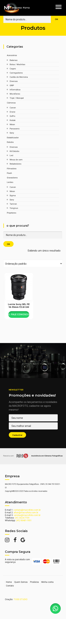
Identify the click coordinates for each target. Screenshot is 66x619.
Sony (12, 133)
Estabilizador (13, 137)
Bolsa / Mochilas (17, 64)
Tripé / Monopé (17, 98)
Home (9, 582)
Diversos (14, 81)
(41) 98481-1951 (24, 520)
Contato (10, 585)
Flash (9, 173)
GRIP (12, 85)
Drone (12, 112)
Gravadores (12, 177)
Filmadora (11, 168)
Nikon (12, 124)
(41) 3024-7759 (22, 517)
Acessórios (12, 55)
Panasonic (15, 128)
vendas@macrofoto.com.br (27, 515)
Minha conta (47, 582)
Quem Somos (21, 582)
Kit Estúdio (14, 151)
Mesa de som (16, 159)
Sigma (13, 195)
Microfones (15, 94)
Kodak (12, 120)
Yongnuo (14, 208)
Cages (13, 68)
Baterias (13, 60)
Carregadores (16, 73)
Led (11, 155)
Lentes (10, 182)
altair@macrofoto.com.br (26, 512)
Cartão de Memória (19, 77)
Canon (13, 107)
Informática (15, 89)
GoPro (12, 116)
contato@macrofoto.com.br (27, 510)
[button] (55, 608)
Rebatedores (15, 164)
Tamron (13, 204)
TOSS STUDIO (20, 599)
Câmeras (11, 103)
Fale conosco (20, 314)
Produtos (34, 582)
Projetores (11, 213)
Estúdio (10, 142)
